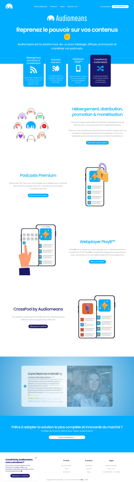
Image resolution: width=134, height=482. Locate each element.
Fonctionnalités (66, 465)
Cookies (117, 472)
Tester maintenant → (120, 7)
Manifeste (88, 465)
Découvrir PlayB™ (97, 261)
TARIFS (62, 7)
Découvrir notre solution (97, 142)
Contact (89, 469)
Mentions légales (111, 465)
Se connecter (105, 7)
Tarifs (66, 469)
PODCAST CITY (72, 7)
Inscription (66, 472)
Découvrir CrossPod (38, 326)
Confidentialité (107, 472)
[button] (40, 6)
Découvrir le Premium (38, 195)
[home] (9, 6)
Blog (88, 472)
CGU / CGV (111, 469)
